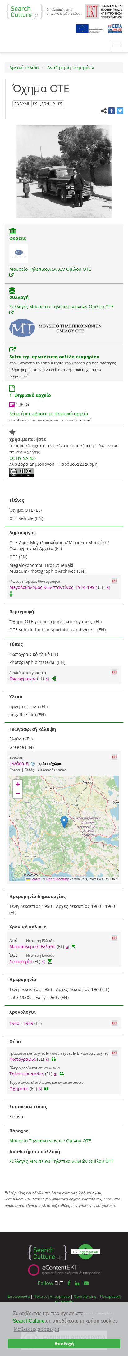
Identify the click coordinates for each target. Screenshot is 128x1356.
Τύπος (16, 644)
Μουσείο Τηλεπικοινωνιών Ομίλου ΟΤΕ (50, 269)
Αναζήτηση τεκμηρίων (70, 67)
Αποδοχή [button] (64, 1343)
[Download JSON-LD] (60, 103)
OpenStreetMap (57, 879)
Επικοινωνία (19, 1296)
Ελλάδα (16, 763)
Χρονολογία (22, 1012)
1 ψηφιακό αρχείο (30, 395)
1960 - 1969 (21, 1023)
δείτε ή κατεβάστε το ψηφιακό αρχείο (48, 413)
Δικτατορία (20, 961)
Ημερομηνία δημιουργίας (37, 896)
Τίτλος (16, 500)
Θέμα (15, 1041)
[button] (64, 822)
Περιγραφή (21, 612)
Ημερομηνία (22, 979)
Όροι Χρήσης (85, 1296)
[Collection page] (12, 291)
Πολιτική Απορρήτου (52, 1296)
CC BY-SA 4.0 (22, 458)
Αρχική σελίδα (24, 67)
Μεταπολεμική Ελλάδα (32, 946)
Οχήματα (19, 1088)
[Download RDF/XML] (35, 103)
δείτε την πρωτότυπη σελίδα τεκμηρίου (54, 357)
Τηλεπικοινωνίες (26, 1074)
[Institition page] (13, 232)
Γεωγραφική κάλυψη (32, 729)
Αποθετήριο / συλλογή (34, 1151)
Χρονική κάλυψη (28, 927)
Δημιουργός (22, 533)
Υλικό (15, 697)
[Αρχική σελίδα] (43, 11)
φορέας (17, 238)
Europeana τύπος (28, 1106)
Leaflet (35, 879)
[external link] (11, 275)
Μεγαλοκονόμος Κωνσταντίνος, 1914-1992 (53, 587)
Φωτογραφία (22, 678)
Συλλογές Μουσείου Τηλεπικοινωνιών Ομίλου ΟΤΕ (61, 306)
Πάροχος (18, 1131)
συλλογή (19, 297)
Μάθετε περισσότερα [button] (36, 1329)
